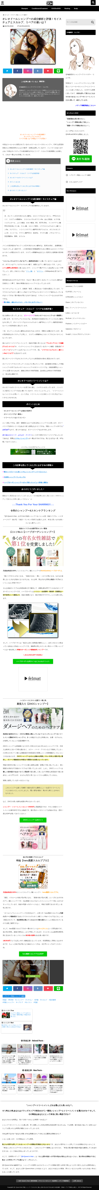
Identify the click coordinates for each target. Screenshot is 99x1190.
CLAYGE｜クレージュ (73, 291)
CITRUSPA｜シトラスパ (74, 297)
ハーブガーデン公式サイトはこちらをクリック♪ (33, 661)
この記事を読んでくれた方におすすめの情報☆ (24, 186)
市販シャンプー (8, 1002)
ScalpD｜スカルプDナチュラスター (78, 334)
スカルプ (44, 1000)
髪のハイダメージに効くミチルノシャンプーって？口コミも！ (25, 472)
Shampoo (24, 8)
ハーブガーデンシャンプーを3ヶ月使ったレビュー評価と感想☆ (26, 482)
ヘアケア (20, 1002)
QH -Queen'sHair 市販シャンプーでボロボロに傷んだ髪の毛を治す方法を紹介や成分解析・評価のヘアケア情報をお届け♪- (45, 1187)
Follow (33, 970)
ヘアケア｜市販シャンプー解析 (14, 996)
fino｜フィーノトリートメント (76, 307)
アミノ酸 (29, 271)
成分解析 (53, 1000)
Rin (11, 97)
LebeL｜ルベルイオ (72, 313)
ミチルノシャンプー (22, 438)
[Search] (92, 22)
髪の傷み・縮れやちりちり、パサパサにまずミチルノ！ (23, 302)
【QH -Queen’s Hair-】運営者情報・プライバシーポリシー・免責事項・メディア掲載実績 (43, 1181)
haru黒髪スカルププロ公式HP (33, 954)
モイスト (29, 1002)
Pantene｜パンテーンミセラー (76, 323)
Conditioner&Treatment (40, 8)
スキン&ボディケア (75, 182)
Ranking (67, 8)
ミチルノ (29, 1000)
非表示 (17, 161)
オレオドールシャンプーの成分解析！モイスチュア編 (27, 169)
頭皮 (5, 1000)
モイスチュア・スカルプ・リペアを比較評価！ (24, 173)
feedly (34, 976)
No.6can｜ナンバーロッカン (75, 318)
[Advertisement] (33, 117)
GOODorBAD (56, 8)
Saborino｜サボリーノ (73, 329)
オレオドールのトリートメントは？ (21, 177)
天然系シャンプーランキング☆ (15, 477)
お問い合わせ (77, 1181)
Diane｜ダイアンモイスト (75, 302)
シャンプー (20, 1000)
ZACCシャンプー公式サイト (33, 820)
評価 (36, 1000)
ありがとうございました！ (18, 190)
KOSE (11, 1000)
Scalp (76, 8)
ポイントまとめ (14, 182)
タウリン (40, 271)
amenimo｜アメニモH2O (74, 286)
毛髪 (36, 1002)
